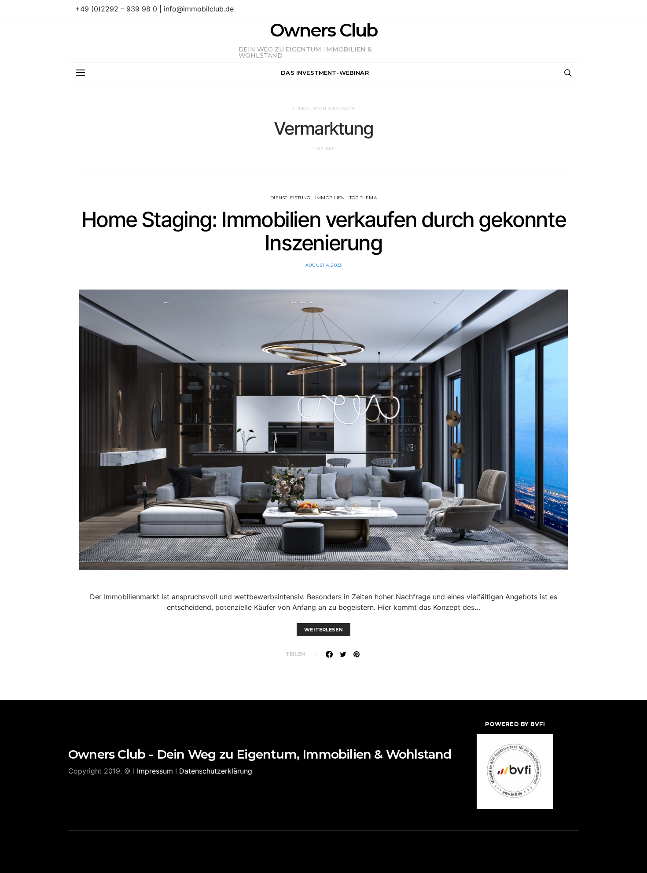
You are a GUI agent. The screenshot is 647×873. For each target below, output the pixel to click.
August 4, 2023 (323, 265)
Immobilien (330, 198)
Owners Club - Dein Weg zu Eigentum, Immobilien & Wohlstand (260, 754)
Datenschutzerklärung (215, 771)
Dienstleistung (290, 198)
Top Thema (363, 198)
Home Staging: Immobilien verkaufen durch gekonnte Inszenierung (323, 231)
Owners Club (323, 30)
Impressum (155, 771)
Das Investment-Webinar (325, 72)
